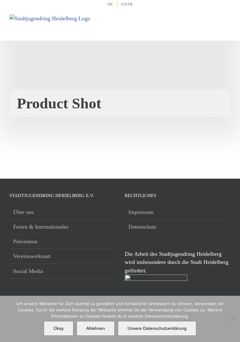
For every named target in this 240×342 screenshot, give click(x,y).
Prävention (25, 241)
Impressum (140, 212)
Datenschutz (142, 227)
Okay (58, 328)
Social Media (28, 271)
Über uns (23, 212)
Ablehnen (95, 328)
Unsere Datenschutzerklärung (157, 328)
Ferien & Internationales (40, 227)
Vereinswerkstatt (32, 256)
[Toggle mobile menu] (226, 21)
